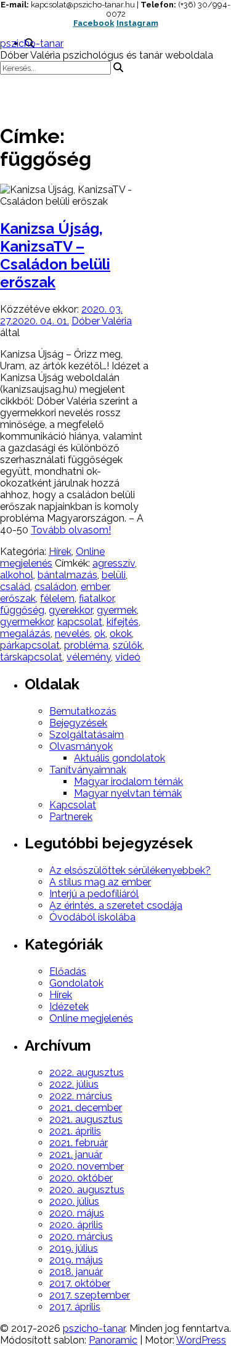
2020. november (86, 1166)
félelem (57, 598)
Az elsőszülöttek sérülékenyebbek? (130, 870)
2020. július (74, 1201)
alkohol (16, 575)
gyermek (117, 610)
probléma (86, 645)
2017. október (79, 1283)
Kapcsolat (72, 805)
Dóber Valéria (101, 321)
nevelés (72, 633)
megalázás (25, 633)
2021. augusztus (86, 1119)
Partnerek (70, 817)
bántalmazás (67, 575)
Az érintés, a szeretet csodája (115, 905)
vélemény (89, 657)
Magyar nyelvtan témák (128, 793)
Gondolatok (76, 983)
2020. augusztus (86, 1190)
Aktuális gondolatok (119, 758)
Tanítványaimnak (87, 770)
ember (95, 587)
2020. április (76, 1225)
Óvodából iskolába (92, 917)
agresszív (113, 563)
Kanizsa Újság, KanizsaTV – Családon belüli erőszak (55, 255)
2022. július (74, 1084)
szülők (127, 645)
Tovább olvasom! (71, 530)
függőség (22, 610)
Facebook (94, 23)
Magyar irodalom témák (128, 781)
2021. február (78, 1143)
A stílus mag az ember (100, 882)
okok (121, 633)
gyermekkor (26, 622)
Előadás (67, 971)
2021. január (75, 1154)
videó (127, 657)
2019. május (76, 1260)
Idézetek (69, 1006)
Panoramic (113, 1340)
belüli (114, 575)
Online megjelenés (91, 1018)
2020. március (81, 1236)
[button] (115, 93)
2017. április (74, 1307)
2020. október (81, 1178)
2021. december (85, 1108)
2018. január (76, 1272)
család (15, 587)
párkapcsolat (30, 645)
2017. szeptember (89, 1295)
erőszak (18, 598)
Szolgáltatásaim (86, 735)
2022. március (80, 1096)
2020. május (76, 1213)
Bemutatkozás (82, 711)
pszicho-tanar (31, 43)
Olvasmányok (81, 746)
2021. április (75, 1131)
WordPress (201, 1340)
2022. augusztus (86, 1072)
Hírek (60, 551)
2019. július (73, 1248)
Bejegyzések (78, 723)
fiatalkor (96, 598)
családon (55, 587)
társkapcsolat (31, 657)
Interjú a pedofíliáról (94, 894)
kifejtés (123, 622)
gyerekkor (70, 610)
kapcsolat (79, 622)
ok (99, 633)
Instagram (137, 23)
